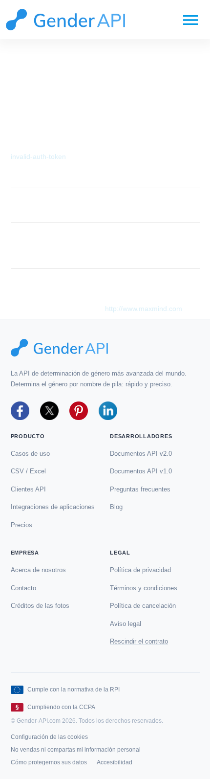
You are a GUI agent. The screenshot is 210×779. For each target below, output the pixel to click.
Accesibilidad (114, 762)
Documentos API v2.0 (141, 453)
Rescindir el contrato (139, 641)
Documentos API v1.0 (141, 471)
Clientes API (28, 489)
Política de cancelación (143, 605)
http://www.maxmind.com (143, 308)
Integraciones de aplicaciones (53, 507)
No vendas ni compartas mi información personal (76, 749)
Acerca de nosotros (38, 570)
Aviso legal (125, 623)
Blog (116, 507)
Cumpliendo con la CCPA (61, 707)
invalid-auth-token (38, 156)
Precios (21, 525)
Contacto (23, 588)
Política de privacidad (140, 570)
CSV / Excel (28, 471)
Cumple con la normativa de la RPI (73, 689)
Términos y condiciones (143, 588)
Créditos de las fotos (40, 605)
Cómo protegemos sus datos (49, 762)
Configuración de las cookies (49, 737)
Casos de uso (30, 453)
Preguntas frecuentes (140, 489)
